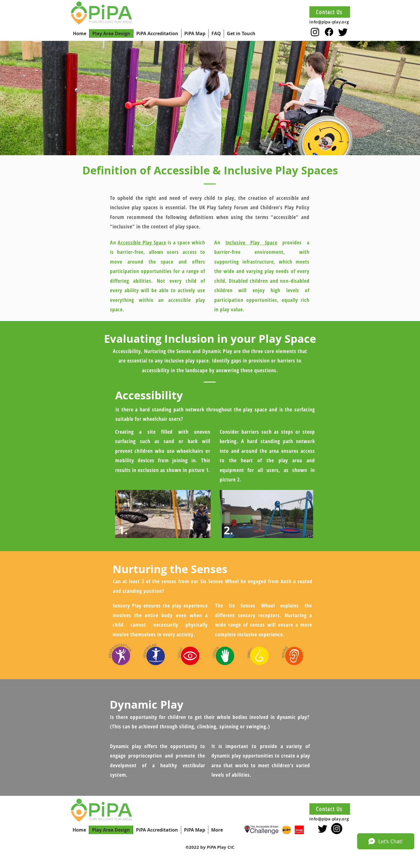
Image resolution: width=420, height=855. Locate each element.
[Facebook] (329, 31)
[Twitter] (343, 31)
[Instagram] (315, 31)
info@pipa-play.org (329, 21)
